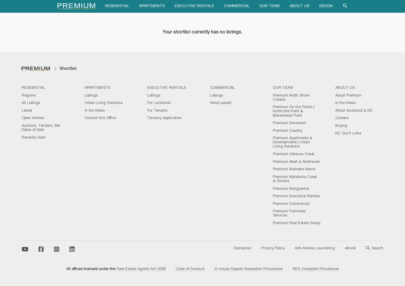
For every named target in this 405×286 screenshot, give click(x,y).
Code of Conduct (190, 269)
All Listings (31, 103)
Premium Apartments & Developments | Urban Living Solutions (292, 142)
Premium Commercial (291, 204)
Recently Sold (33, 137)
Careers (341, 118)
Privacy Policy (273, 248)
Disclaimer (242, 248)
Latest (27, 111)
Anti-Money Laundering (315, 248)
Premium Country (287, 131)
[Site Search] (345, 6)
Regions (29, 95)
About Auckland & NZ (354, 111)
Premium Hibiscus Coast (293, 154)
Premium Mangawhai (291, 189)
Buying (341, 126)
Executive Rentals (194, 6)
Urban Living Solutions (103, 103)
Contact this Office (100, 118)
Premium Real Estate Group (296, 223)
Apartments (152, 6)
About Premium (348, 95)
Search (377, 248)
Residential (117, 6)
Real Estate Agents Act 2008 (141, 269)
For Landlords (158, 103)
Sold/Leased (220, 103)
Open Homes (33, 118)
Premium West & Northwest (296, 162)
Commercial (237, 6)
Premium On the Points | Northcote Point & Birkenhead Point (293, 111)
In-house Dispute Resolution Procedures (249, 269)
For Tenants (157, 111)
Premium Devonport (289, 123)
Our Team (269, 6)
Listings (91, 95)
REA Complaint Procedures (316, 269)
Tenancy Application (164, 118)
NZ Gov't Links (348, 133)
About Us (299, 6)
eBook (326, 6)
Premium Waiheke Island (294, 169)
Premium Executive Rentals (296, 196)
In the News (94, 111)
